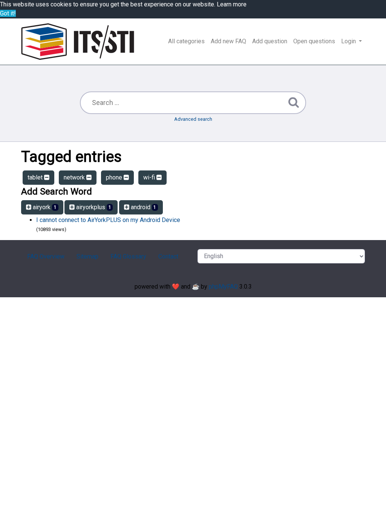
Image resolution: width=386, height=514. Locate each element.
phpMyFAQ (223, 286)
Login (349, 41)
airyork (44, 207)
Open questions (314, 41)
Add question (269, 41)
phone (115, 177)
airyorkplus (93, 207)
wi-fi (149, 177)
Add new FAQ (228, 41)
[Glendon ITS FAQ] (77, 41)
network (75, 177)
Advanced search (193, 119)
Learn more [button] (232, 4)
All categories (186, 41)
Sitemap (87, 256)
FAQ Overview (45, 256)
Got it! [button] (8, 13)
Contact (168, 256)
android (142, 207)
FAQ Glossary (128, 256)
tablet (36, 177)
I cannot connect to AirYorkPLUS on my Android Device (108, 220)
